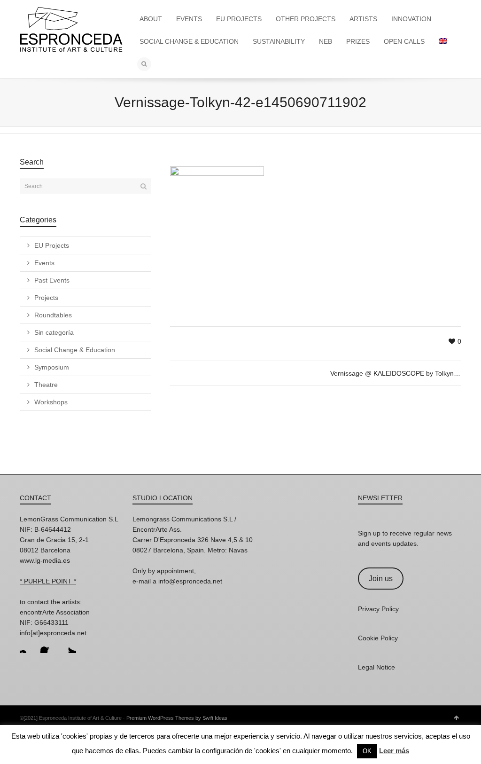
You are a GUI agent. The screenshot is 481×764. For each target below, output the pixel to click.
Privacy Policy (378, 609)
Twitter (68, 645)
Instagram (27, 645)
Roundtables (53, 315)
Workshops (51, 402)
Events (44, 263)
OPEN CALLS (404, 41)
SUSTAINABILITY (279, 41)
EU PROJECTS (239, 19)
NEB (325, 41)
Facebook (47, 645)
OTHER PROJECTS (305, 19)
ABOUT (151, 19)
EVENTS (189, 19)
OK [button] (367, 751)
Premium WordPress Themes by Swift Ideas (176, 718)
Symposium (51, 367)
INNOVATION (411, 19)
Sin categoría (54, 332)
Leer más (394, 751)
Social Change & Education (74, 350)
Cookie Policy (378, 638)
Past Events (52, 280)
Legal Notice (376, 667)
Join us (381, 579)
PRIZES (358, 41)
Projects (46, 297)
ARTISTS (363, 19)
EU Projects (51, 245)
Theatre (46, 384)
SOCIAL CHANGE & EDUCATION (189, 41)
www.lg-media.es (45, 560)
